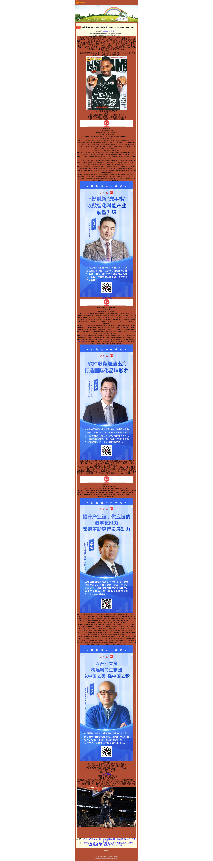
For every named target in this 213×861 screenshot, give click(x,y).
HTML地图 (115, 856)
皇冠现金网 (107, 858)
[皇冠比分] (80, 3)
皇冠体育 (103, 858)
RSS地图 (111, 856)
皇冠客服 (112, 858)
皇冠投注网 (112, 31)
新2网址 (116, 858)
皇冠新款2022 (106, 774)
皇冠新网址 (81, 341)
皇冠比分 (105, 31)
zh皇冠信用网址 (106, 298)
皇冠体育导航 (98, 858)
